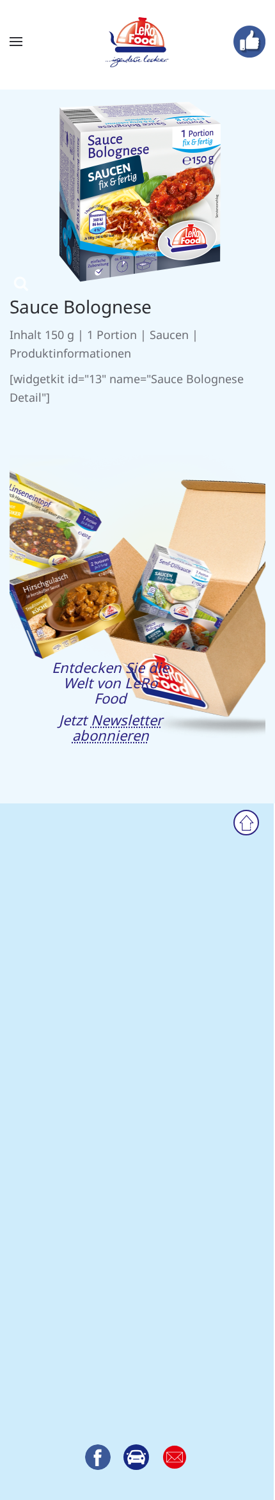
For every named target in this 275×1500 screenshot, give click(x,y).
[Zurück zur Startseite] (137, 41)
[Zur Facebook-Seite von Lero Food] (98, 1457)
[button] (16, 42)
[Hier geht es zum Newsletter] (174, 1457)
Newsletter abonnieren (117, 727)
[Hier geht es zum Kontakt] (136, 1457)
